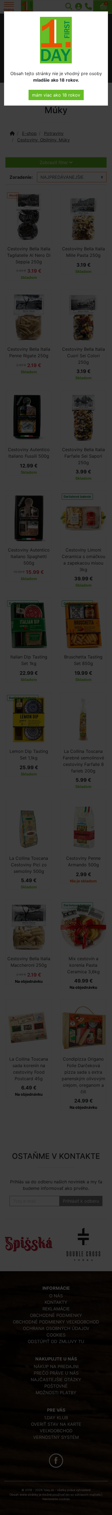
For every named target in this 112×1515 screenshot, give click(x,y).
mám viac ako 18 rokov (56, 95)
